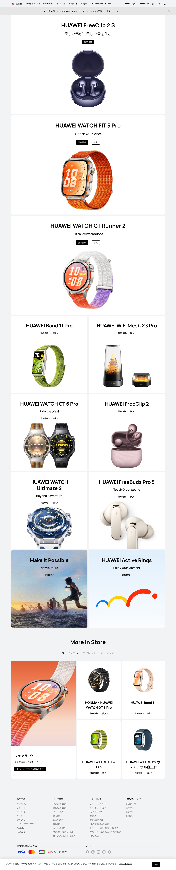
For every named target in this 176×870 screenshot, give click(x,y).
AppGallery (21, 828)
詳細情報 (88, 42)
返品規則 (56, 824)
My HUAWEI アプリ (97, 812)
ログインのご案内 (60, 804)
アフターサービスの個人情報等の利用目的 (105, 832)
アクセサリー (22, 820)
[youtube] (104, 852)
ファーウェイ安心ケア (98, 808)
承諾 (156, 864)
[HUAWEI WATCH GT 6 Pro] (49, 432)
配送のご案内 (58, 820)
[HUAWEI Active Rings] (127, 589)
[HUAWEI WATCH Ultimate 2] (49, 510)
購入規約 (56, 816)
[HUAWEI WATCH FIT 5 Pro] (88, 165)
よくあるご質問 (59, 828)
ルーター (20, 816)
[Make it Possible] (49, 589)
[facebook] (87, 852)
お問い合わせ (95, 836)
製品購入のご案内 (60, 808)
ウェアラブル (22, 804)
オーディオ (21, 812)
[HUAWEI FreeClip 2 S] (88, 64)
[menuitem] (33, 804)
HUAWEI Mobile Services (26, 824)
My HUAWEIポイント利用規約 (64, 836)
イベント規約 (58, 812)
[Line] (109, 852)
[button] (153, 3)
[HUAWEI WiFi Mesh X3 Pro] (127, 354)
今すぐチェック (113, 11)
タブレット (21, 808)
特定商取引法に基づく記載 (63, 832)
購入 (96, 142)
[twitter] (93, 852)
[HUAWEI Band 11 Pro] (49, 354)
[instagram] (98, 852)
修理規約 (93, 816)
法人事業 (129, 808)
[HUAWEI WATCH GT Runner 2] (88, 265)
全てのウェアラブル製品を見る (29, 769)
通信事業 (129, 812)
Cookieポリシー (125, 863)
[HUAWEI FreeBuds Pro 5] (127, 510)
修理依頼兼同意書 (96, 820)
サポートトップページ (98, 804)
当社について (131, 804)
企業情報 (129, 816)
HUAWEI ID (21, 832)
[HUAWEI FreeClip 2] (127, 432)
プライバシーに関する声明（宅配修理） (104, 828)
